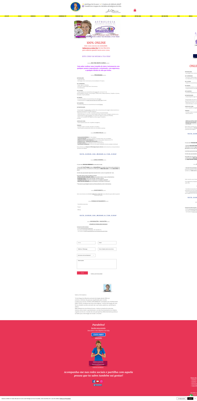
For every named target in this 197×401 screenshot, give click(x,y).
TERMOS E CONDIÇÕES (98, 362)
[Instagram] (101, 381)
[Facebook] (93, 381)
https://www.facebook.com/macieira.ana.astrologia (95, 231)
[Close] (195, 398)
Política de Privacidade (65, 398)
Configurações (181, 398)
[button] (135, 9)
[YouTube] (97, 381)
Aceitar (190, 398)
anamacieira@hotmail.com (86, 228)
